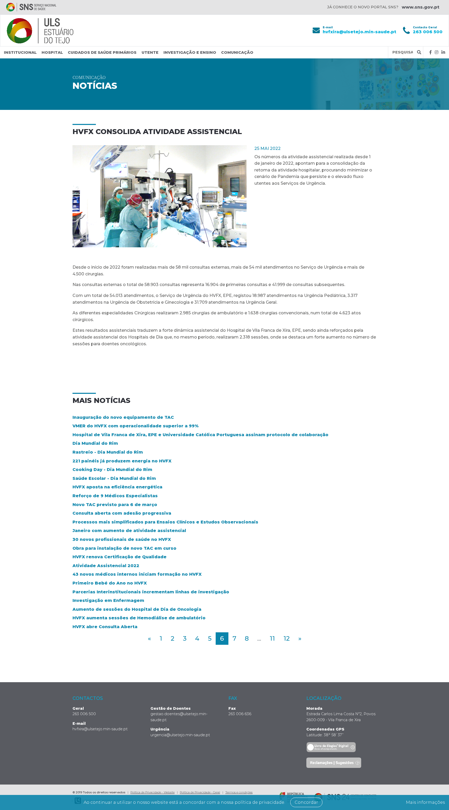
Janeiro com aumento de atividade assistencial (129, 530)
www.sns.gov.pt (420, 7)
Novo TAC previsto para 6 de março (114, 504)
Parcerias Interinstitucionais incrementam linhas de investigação (150, 591)
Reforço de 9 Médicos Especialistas (115, 495)
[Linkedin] (443, 52)
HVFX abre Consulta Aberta (104, 626)
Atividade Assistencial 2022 (105, 565)
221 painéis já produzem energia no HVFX (121, 461)
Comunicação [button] (237, 52)
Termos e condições (239, 792)
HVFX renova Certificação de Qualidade (119, 556)
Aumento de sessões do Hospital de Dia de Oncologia (136, 609)
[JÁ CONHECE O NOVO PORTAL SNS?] (31, 7)
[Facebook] (431, 52)
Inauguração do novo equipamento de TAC (123, 417)
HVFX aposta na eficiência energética (117, 486)
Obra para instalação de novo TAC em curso (124, 548)
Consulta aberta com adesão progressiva (121, 513)
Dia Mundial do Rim (95, 443)
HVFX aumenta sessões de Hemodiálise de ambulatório (139, 617)
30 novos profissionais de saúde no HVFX (121, 539)
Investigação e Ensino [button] (189, 52)
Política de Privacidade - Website (152, 792)
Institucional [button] (20, 52)
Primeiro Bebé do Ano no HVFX (109, 583)
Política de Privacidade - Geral (200, 792)
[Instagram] (436, 52)
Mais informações (425, 802)
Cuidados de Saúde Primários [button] (102, 52)
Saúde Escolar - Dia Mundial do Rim (114, 478)
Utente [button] (150, 52)
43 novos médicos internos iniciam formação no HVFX (137, 574)
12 (286, 638)
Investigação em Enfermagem (108, 600)
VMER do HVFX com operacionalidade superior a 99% (135, 425)
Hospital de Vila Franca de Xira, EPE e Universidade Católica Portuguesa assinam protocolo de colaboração (200, 434)
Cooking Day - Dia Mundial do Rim (112, 469)
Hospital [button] (52, 52)
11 (272, 638)
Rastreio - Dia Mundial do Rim (107, 452)
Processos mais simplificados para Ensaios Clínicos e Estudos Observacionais (165, 522)
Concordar (306, 802)
